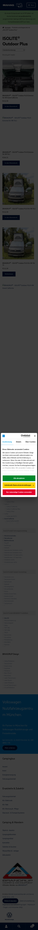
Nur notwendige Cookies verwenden (19, 492)
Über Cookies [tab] (30, 442)
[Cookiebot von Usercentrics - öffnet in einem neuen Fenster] (22, 436)
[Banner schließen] (35, 436)
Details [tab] (18, 442)
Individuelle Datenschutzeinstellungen (18, 485)
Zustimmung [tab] (7, 442)
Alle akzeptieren (19, 478)
